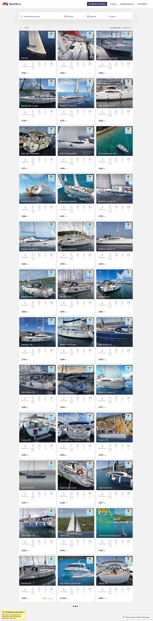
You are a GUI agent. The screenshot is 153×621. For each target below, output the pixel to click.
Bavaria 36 (26, 583)
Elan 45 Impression (106, 105)
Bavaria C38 (26, 344)
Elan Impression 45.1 (107, 153)
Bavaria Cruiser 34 (68, 249)
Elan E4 (24, 58)
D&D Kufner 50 (28, 392)
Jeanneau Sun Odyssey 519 (72, 440)
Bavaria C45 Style (29, 296)
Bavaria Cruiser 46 (29, 201)
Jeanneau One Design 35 (109, 535)
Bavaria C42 (65, 296)
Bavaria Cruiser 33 (106, 249)
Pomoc (113, 4)
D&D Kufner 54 (105, 344)
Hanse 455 (26, 440)
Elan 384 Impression (30, 153)
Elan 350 (64, 58)
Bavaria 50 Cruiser (29, 105)
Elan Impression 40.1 (69, 392)
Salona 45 (64, 535)
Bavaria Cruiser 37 (29, 249)
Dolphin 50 (103, 440)
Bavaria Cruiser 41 (68, 105)
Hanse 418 (103, 583)
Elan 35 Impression (68, 153)
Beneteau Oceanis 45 (108, 58)
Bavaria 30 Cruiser (68, 344)
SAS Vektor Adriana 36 (70, 583)
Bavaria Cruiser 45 (106, 201)
